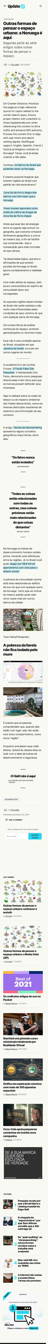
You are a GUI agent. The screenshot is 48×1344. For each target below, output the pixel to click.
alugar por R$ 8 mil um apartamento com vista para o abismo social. (20, 567)
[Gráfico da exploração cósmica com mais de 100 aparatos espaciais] (23, 1069)
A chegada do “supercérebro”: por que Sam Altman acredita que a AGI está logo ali (29, 1223)
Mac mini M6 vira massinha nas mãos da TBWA (29, 1263)
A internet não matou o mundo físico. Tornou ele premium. (30, 1278)
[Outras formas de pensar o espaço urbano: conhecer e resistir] (23, 891)
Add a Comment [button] (16, 820)
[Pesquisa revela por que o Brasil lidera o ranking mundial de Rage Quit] (8, 1204)
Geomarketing (11, 799)
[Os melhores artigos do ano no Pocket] (23, 982)
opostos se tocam (14, 348)
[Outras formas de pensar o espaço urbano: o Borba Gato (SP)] (23, 937)
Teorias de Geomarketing (27, 427)
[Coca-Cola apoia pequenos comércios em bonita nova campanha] (23, 1115)
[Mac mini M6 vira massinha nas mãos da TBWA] (8, 1263)
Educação (8, 19)
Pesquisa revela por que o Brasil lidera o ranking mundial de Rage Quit (29, 1205)
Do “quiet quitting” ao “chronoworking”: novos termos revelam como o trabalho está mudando (30, 1244)
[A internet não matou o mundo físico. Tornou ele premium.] (8, 1278)
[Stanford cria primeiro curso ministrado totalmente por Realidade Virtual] (23, 1024)
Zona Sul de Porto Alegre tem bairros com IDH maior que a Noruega (20, 196)
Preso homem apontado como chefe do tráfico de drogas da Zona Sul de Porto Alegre (20, 212)
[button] (4, 6)
